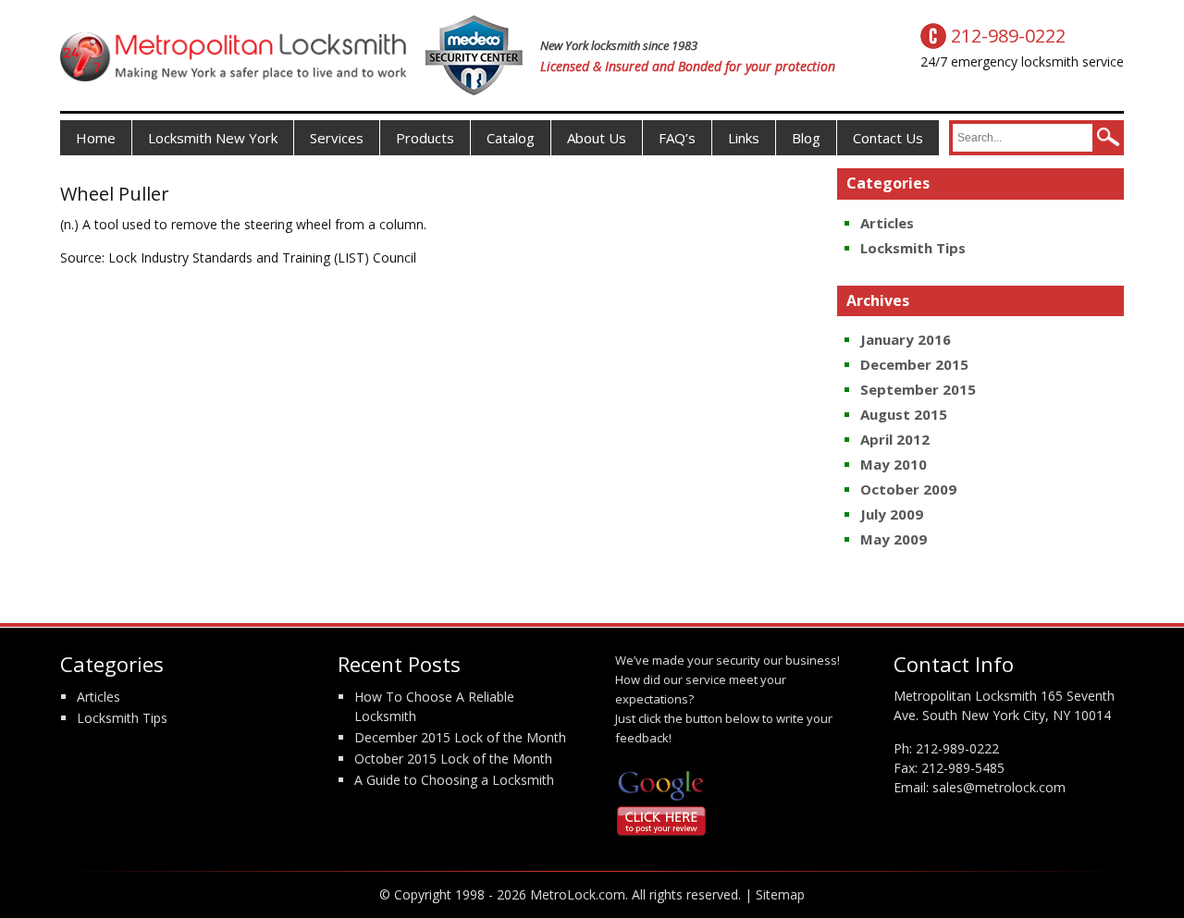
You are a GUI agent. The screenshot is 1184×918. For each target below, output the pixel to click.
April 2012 (895, 439)
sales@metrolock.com (999, 787)
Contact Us (888, 138)
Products (425, 138)
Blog (806, 138)
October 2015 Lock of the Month (453, 758)
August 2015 (903, 414)
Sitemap (780, 894)
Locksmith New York (213, 138)
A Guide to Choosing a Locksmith (454, 780)
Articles (887, 223)
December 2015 (914, 364)
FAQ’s (677, 138)
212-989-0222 (957, 748)
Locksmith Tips (913, 248)
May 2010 (893, 464)
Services (337, 138)
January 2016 (905, 339)
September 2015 (918, 389)
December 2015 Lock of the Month (460, 737)
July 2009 (891, 514)
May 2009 (893, 539)
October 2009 (908, 489)
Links (743, 138)
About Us (596, 138)
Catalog (511, 138)
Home (96, 138)
